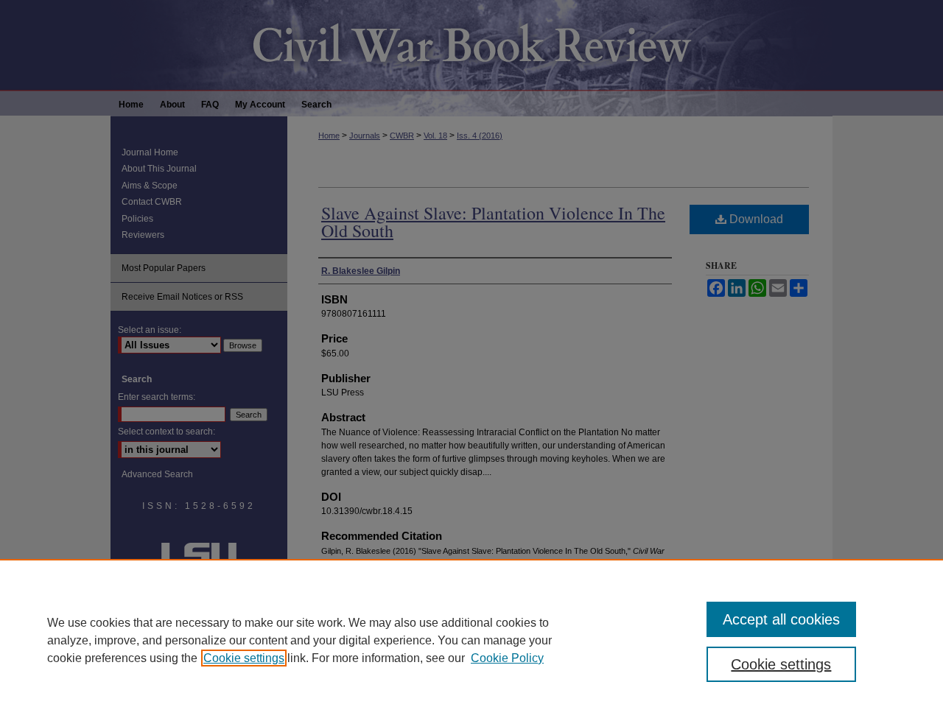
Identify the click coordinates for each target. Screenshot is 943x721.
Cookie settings (243, 658)
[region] (471, 640)
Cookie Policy (507, 658)
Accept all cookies (781, 619)
